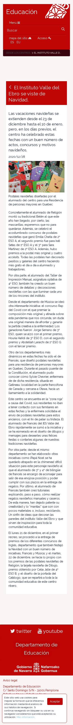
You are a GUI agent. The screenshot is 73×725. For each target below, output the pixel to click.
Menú (13, 22)
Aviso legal (10, 680)
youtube (52, 631)
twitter (23, 631)
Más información (25, 717)
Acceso (43, 38)
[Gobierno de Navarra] (36, 667)
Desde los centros (18, 52)
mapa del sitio (18, 38)
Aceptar (55, 701)
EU (18, 42)
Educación (21, 12)
